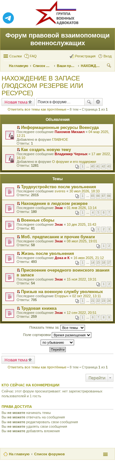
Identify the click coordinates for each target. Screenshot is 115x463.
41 (98, 166)
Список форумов (49, 454)
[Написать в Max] (106, 18)
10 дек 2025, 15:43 (81, 224)
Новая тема (15, 102)
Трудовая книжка (39, 308)
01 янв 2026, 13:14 (81, 208)
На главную (19, 454)
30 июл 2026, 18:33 (84, 191)
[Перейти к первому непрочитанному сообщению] (18, 128)
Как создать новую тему (46, 149)
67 (103, 196)
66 (98, 196)
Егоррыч (61, 296)
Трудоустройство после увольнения (58, 186)
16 (103, 262)
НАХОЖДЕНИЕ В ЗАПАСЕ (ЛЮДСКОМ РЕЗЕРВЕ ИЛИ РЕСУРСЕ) (42, 86)
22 (98, 300)
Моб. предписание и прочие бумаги (58, 236)
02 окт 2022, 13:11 (86, 296)
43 (109, 166)
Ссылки (15, 56)
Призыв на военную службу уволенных (62, 291)
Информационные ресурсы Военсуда (60, 127)
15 (98, 262)
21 (92, 300)
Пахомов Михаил (70, 132)
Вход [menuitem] (107, 56)
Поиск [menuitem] (109, 66)
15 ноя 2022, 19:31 (81, 279)
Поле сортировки (37, 335)
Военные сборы (37, 220)
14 (92, 262)
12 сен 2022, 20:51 (81, 313)
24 (109, 300)
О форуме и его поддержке (74, 162)
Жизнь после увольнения (47, 253)
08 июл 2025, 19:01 (82, 241)
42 (103, 166)
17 (109, 262)
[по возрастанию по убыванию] (57, 342)
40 (92, 166)
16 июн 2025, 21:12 (88, 258)
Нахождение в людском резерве (54, 203)
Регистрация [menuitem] (85, 56)
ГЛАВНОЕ (60, 139)
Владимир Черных (71, 154)
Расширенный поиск (98, 102)
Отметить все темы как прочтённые (37, 109)
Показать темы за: (44, 327)
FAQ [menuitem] (33, 56)
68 (109, 196)
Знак (59, 208)
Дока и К (62, 258)
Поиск (89, 102)
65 (92, 196)
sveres (60, 191)
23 (103, 300)
